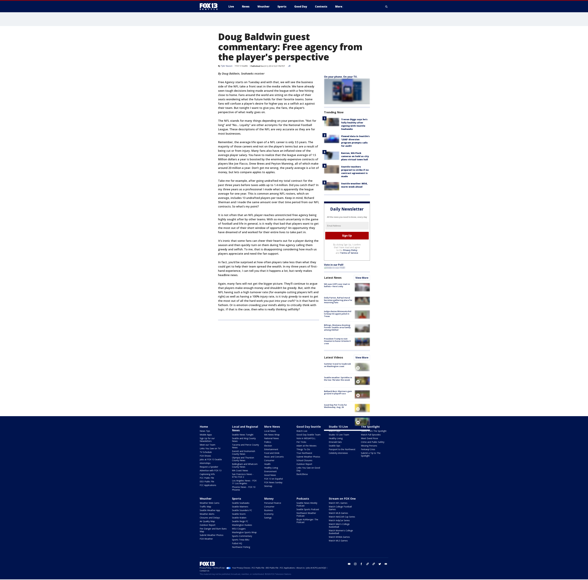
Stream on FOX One (342, 498)
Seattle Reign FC (240, 521)
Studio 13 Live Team (339, 434)
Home (204, 426)
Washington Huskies (242, 525)
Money (268, 498)
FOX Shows (205, 455)
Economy (268, 513)
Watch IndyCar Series (339, 520)
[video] (362, 367)
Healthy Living (271, 467)
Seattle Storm (239, 513)
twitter (379, 563)
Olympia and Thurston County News (243, 459)
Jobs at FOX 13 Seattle (211, 459)
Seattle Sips (334, 445)
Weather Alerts (207, 513)
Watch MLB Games (338, 513)
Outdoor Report (304, 464)
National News (271, 438)
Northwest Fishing (241, 547)
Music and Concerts (274, 456)
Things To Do (303, 449)
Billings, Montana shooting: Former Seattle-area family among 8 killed (337, 327)
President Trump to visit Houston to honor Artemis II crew (337, 341)
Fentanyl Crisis (368, 449)
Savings (268, 517)
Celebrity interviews (338, 453)
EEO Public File (207, 481)
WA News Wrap (272, 434)
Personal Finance (272, 502)
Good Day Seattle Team (308, 434)
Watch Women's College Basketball (341, 532)
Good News (270, 475)
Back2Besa (302, 474)
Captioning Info (207, 474)
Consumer (269, 460)
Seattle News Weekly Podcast (306, 504)
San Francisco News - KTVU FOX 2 (242, 475)
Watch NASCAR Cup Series (342, 516)
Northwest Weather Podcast (306, 514)
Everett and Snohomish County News (243, 452)
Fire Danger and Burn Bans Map (213, 530)
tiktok (367, 563)
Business (268, 510)
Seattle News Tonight (242, 434)
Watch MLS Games (338, 540)
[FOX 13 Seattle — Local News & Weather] (210, 6)
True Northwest (304, 453)
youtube (349, 563)
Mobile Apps (206, 434)
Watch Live (301, 430)
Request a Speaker (209, 466)
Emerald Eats (335, 442)
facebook (361, 563)
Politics (267, 442)
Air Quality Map (207, 521)
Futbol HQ (237, 543)
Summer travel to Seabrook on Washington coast (337, 365)
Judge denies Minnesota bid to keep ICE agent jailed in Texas (337, 313)
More (338, 6)
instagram (355, 563)
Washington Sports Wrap (244, 532)
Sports (236, 498)
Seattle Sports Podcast (307, 509)
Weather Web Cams (209, 502)
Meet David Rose (369, 438)
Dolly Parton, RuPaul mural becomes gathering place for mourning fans (338, 300)
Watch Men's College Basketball (339, 525)
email (385, 563)
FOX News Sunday (273, 482)
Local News (270, 430)
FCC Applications (208, 485)
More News (272, 426)
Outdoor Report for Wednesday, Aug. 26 (334, 419)
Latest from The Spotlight (373, 430)
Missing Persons (369, 445)
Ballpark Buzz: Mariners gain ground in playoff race (338, 392)
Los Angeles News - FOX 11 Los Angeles (244, 482)
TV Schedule (206, 452)
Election (268, 445)
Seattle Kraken (239, 517)
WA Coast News (240, 470)
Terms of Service (349, 252)
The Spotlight (370, 426)
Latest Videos (333, 357)
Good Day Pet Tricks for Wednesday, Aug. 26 (335, 406)
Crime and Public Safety (372, 442)
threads (373, 563)
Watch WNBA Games (339, 536)
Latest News (332, 277)
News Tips (205, 430)
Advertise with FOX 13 (210, 470)
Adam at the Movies (306, 445)
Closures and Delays (210, 517)
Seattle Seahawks (240, 502)
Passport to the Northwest (342, 449)
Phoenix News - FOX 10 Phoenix (243, 488)
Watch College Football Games (340, 508)
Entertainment (271, 449)
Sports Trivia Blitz (240, 539)
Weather (206, 498)
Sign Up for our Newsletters (207, 440)
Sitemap (268, 486)
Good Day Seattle (308, 426)
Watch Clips (334, 430)
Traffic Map (205, 506)
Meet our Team (207, 444)
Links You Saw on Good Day (308, 469)
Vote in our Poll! (333, 264)
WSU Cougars (239, 528)
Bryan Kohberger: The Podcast (307, 521)
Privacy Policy (350, 250)
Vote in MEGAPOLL (306, 438)
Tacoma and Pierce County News (245, 446)
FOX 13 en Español (273, 478)
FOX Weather (206, 538)
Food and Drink (271, 453)
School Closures (304, 460)
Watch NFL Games (338, 502)
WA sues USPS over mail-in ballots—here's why (337, 285)
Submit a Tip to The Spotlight (371, 454)
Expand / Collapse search (386, 6)
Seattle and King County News (244, 440)
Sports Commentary (242, 536)
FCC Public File (207, 477)
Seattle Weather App (210, 510)
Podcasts (302, 498)
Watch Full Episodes (371, 434)
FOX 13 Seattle (241, 66)
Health (267, 464)
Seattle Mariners (240, 506)
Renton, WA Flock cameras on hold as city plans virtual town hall (355, 156)
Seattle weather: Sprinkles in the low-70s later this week (338, 378)
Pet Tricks (301, 442)
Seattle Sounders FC (242, 510)
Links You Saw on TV (210, 448)
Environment (270, 471)
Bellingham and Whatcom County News (245, 465)
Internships (205, 463)
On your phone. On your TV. (340, 76)
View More (361, 277)
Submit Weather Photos (308, 456)
